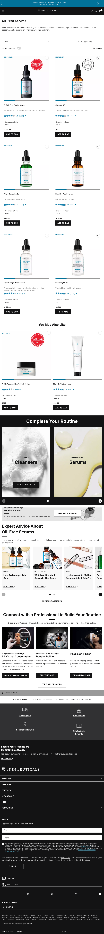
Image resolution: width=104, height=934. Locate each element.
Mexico (66, 917)
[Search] (96, 10)
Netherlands (74, 917)
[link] (101, 11)
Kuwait (52, 917)
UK (66, 919)
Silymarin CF (60, 105)
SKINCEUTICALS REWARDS (12, 931)
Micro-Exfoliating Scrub (62, 384)
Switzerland (42, 919)
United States (88, 919)
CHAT (64, 931)
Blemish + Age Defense (64, 194)
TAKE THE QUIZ (47, 675)
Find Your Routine (67, 513)
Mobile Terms (86, 847)
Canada (46, 915)
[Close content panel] (101, 4)
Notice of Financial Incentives (79, 860)
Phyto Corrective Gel (11, 194)
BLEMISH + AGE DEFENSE (42, 700)
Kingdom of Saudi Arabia (40, 917)
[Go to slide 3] (56, 501)
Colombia (71, 915)
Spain (27, 919)
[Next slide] (100, 501)
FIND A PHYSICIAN (81, 675)
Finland (86, 915)
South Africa (20, 919)
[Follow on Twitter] (28, 894)
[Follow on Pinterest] (52, 894)
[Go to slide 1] (48, 501)
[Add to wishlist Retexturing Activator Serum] (47, 235)
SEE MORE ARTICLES (52, 601)
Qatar (3, 919)
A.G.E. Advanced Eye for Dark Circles (16, 384)
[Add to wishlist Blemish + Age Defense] (98, 146)
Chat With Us (79, 715)
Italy (29, 917)
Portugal (95, 917)
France (93, 915)
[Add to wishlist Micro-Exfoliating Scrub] (100, 332)
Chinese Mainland (61, 915)
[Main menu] (3, 10)
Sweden (34, 919)
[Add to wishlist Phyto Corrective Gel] (47, 146)
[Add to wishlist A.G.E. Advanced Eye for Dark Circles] (48, 332)
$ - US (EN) (8, 907)
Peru (89, 917)
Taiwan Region (52, 919)
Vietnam (97, 919)
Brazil (39, 915)
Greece (12, 917)
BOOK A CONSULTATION (15, 675)
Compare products (8, 48)
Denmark (79, 915)
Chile (52, 915)
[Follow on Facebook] (4, 894)
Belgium (33, 915)
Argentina (5, 915)
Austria (20, 915)
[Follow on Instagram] (76, 894)
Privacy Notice (60, 860)
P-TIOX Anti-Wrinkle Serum (14, 105)
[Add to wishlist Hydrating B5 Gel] (98, 235)
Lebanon (59, 917)
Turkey (61, 919)
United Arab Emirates (75, 919)
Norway (83, 917)
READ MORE (8, 587)
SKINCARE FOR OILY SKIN (80, 700)
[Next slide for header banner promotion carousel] (98, 3)
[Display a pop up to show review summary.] (25, 116)
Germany (4, 917)
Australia (12, 915)
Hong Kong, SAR (21, 917)
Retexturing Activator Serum (14, 283)
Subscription (25, 715)
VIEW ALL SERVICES (52, 684)
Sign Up (13, 866)
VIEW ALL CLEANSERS (26, 485)
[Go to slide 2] (52, 501)
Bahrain (26, 915)
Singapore (11, 919)
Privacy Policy (83, 850)
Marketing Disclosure (9, 860)
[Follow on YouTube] (100, 894)
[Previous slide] (3, 501)
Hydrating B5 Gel (61, 283)
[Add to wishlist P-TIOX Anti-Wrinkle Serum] (47, 58)
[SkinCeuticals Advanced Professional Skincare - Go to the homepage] (47, 11)
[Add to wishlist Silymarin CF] (98, 58)
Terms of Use (65, 858)
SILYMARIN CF (61, 700)
